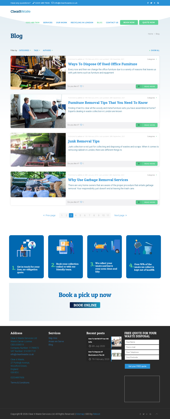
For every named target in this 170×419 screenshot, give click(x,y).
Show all (155, 50)
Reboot (96, 414)
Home (150, 34)
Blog (51, 344)
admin (80, 59)
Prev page (51, 215)
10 (103, 215)
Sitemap (80, 414)
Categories (24, 50)
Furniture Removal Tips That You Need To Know (108, 102)
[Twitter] (151, 3)
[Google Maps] (158, 3)
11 (108, 215)
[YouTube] (154, 3)
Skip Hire (53, 338)
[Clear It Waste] (20, 11)
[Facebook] (148, 3)
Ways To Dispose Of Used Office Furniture (102, 64)
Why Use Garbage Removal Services (98, 179)
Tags (36, 50)
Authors (47, 50)
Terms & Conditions (20, 382)
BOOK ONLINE (85, 305)
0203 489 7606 (42, 3)
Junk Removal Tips (84, 141)
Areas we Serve (56, 341)
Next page (119, 215)
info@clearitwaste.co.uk (65, 3)
